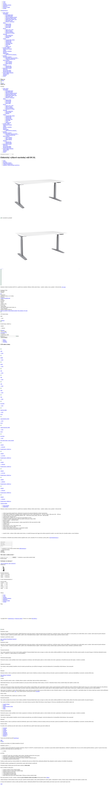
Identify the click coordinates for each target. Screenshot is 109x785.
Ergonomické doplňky (7, 48)
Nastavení (14, 639)
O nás (4, 2)
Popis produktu (6, 505)
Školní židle (8, 44)
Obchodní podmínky (7, 4)
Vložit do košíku (4, 337)
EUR (4, 79)
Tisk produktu (20, 310)
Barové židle (8, 27)
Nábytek (4, 55)
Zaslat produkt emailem (12, 310)
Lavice (7, 45)
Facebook (5, 728)
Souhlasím (9, 675)
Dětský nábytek (9, 63)
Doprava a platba (6, 7)
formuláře (38, 691)
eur (4, 332)
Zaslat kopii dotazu (6, 549)
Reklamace (5, 6)
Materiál (4, 340)
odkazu (47, 777)
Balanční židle (8, 36)
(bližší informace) (22, 548)
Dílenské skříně (9, 67)
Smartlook (5, 732)
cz (1, 332)
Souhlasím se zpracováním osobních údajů (14, 548)
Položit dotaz (5, 506)
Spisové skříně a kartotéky (8, 72)
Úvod (4, 1)
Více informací (3, 675)
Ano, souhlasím (4, 639)
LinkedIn (5, 730)
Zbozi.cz (4, 735)
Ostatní (4, 38)
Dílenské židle (8, 42)
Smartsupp (5, 733)
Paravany (5, 52)
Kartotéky (5, 75)
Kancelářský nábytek (7, 56)
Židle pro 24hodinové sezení (11, 17)
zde (15, 691)
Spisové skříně (6, 73)
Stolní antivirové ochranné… (11, 54)
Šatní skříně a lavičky (7, 68)
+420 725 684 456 (4, 563)
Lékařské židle (8, 41)
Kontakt (4, 8)
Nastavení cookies (18, 618)
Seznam (4, 731)
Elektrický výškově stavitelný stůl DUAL (11, 165)
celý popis (64, 287)
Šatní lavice (5, 69)
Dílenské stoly (8, 65)
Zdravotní (5, 34)
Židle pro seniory (9, 30)
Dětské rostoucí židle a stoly (11, 19)
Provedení (5, 341)
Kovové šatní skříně (7, 70)
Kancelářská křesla (9, 14)
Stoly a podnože (9, 62)
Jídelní (4, 22)
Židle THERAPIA (9, 35)
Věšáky (4, 50)
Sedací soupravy (9, 61)
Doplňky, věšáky (6, 47)
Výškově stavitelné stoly (10, 59)
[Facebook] (3, 566)
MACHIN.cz (34, 618)
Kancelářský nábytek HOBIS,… (12, 58)
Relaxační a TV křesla (10, 33)
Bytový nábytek (6, 60)
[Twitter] (3, 569)
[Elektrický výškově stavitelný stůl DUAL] (38, 216)
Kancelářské (5, 13)
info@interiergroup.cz (54, 537)
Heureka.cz (5, 734)
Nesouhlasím (9, 639)
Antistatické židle (9, 43)
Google (4, 729)
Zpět (1, 740)
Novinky (5, 3)
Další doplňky (6, 53)
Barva (4, 339)
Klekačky (7, 37)
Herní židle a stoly (9, 20)
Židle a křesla (5, 12)
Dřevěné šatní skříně (7, 71)
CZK (2, 79)
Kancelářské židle (9, 16)
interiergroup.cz (11, 618)
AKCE (4, 76)
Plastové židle (8, 23)
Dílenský (5, 64)
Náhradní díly (8, 46)
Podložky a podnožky (7, 51)
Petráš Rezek (16, 738)
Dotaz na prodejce (4, 310)
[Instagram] (3, 568)
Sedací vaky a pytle (9, 29)
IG (1, 293)
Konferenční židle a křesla (11, 18)
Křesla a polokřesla (9, 31)
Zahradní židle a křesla (10, 39)
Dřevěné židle (8, 25)
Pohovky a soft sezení (10, 21)
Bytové (4, 28)
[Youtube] (3, 570)
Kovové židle (8, 26)
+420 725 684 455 (12, 563)
